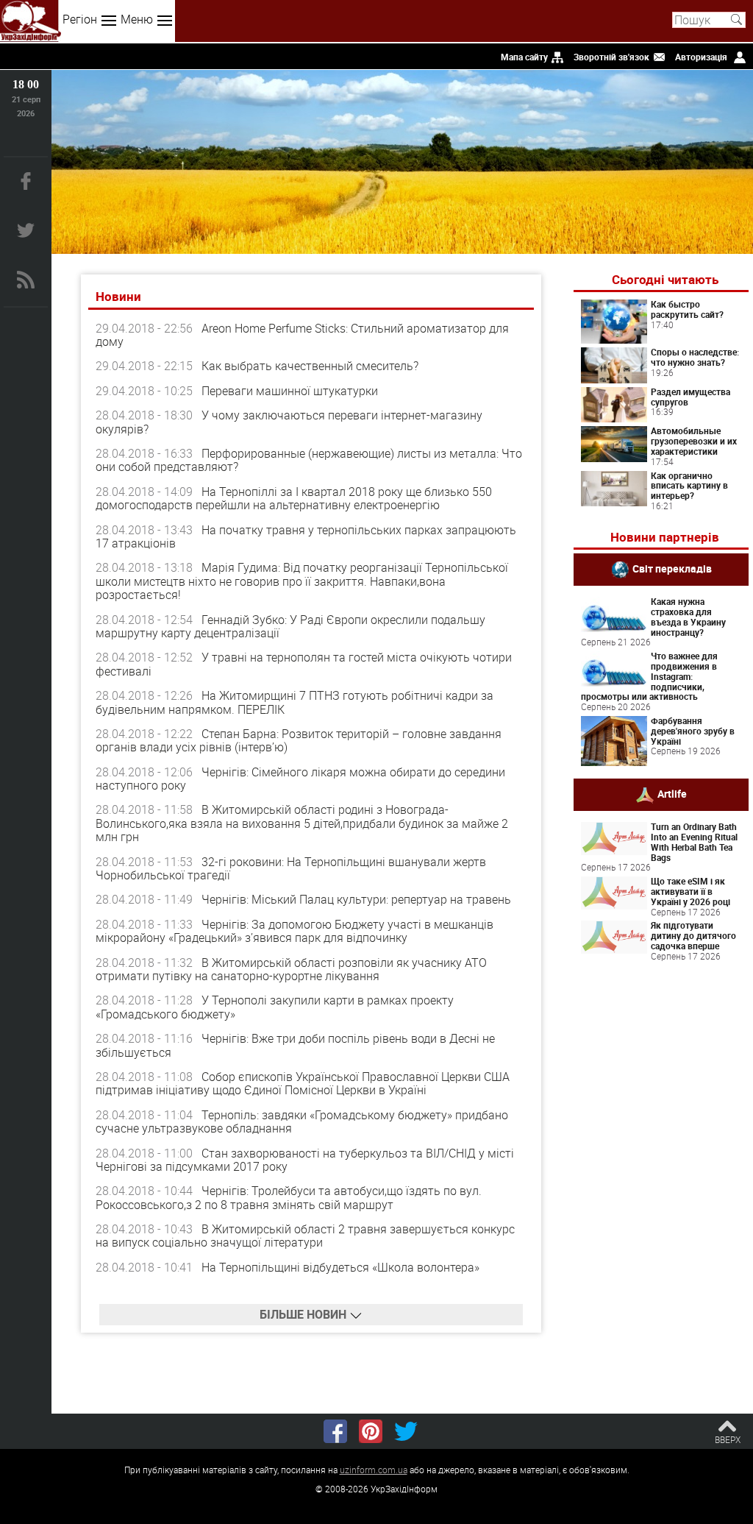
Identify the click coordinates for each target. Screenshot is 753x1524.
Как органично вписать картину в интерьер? (689, 485)
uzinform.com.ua (373, 1469)
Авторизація (701, 57)
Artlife (672, 794)
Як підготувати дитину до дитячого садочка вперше (693, 935)
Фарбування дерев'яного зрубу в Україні (693, 731)
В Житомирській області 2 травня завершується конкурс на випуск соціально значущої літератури (305, 1235)
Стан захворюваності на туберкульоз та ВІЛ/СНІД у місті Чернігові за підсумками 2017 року (305, 1159)
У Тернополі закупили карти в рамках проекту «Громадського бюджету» (275, 1006)
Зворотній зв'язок (611, 57)
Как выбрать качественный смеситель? (309, 366)
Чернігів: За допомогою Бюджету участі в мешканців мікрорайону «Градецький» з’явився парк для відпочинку (294, 931)
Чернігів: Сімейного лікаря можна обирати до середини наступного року (300, 778)
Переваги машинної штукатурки (289, 391)
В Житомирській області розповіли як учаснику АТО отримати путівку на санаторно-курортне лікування (291, 969)
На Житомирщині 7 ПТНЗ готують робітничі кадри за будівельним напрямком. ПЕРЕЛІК (294, 702)
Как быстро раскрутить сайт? (687, 309)
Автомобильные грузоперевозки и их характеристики (694, 441)
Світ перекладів (672, 568)
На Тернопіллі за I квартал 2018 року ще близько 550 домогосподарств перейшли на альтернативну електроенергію (294, 498)
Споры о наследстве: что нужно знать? (695, 357)
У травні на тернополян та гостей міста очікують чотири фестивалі (304, 663)
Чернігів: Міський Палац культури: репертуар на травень (356, 899)
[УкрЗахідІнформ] (30, 21)
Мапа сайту (524, 57)
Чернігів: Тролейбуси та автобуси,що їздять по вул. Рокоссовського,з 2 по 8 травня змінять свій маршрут (289, 1197)
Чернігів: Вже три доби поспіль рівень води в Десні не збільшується (295, 1045)
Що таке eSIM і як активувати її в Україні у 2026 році (690, 891)
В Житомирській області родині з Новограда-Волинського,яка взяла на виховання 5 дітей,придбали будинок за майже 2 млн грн (302, 823)
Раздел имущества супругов (690, 397)
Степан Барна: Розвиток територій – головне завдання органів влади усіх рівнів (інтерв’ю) (299, 740)
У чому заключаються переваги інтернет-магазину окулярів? (289, 421)
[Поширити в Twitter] (406, 1431)
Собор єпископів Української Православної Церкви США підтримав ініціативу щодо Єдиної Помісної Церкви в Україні (303, 1083)
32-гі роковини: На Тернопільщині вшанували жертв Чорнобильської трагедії (291, 868)
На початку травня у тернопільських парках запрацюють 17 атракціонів (306, 536)
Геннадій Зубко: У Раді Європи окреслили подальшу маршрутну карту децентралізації (290, 626)
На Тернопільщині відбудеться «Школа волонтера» (340, 1267)
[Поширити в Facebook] (335, 1431)
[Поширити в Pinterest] (370, 1431)
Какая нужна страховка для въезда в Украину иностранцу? (688, 616)
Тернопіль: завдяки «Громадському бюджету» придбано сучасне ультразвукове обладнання (302, 1121)
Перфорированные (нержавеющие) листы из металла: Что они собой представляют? (309, 460)
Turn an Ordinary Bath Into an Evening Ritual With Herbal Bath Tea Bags (694, 841)
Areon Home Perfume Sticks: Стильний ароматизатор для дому (302, 335)
